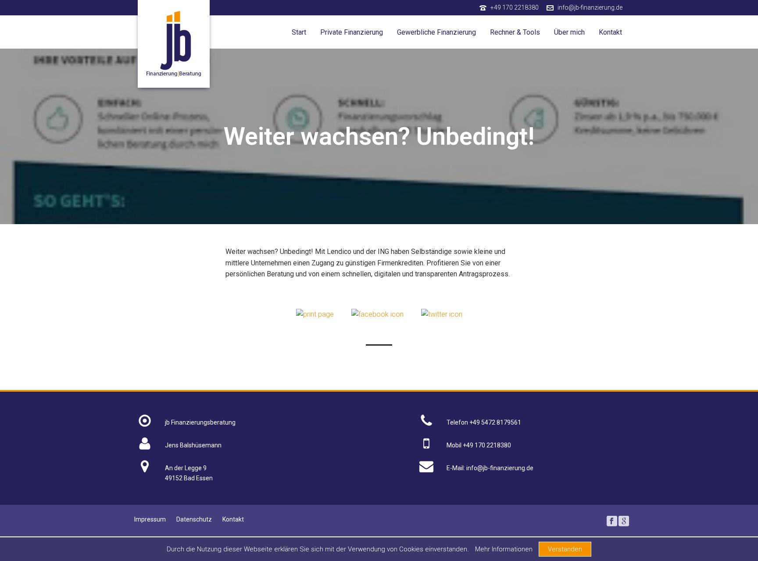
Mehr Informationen (504, 549)
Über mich (569, 32)
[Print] (315, 314)
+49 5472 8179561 (495, 422)
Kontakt (610, 32)
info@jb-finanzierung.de (590, 7)
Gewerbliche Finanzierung (436, 32)
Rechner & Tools (515, 32)
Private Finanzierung (351, 32)
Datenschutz (194, 519)
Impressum (150, 519)
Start (299, 32)
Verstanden (565, 549)
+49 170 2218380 (514, 7)
